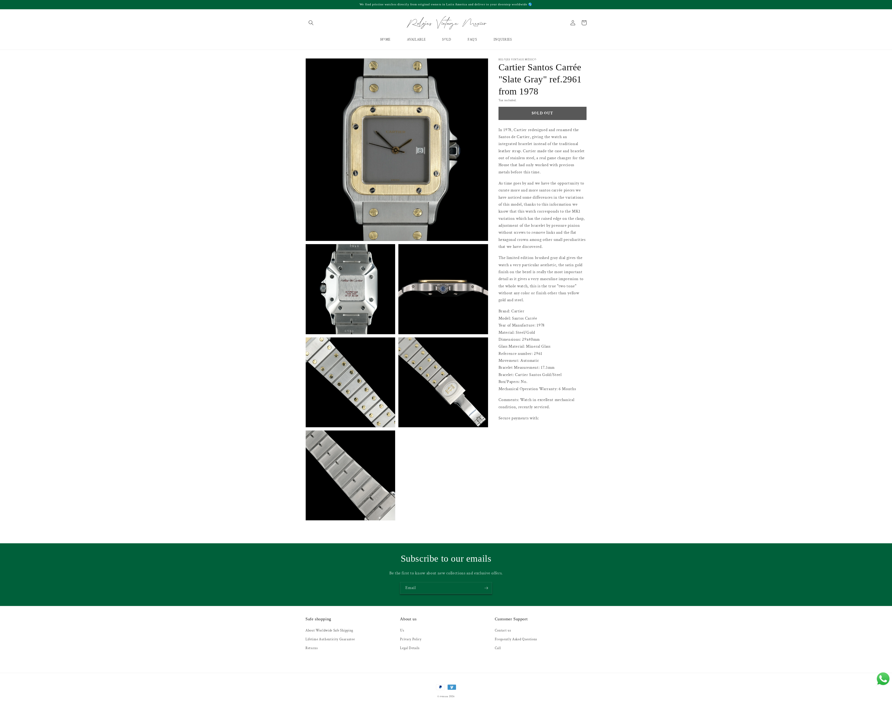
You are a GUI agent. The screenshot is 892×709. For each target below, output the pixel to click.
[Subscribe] (486, 588)
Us (402, 630)
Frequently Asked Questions (516, 639)
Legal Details (410, 648)
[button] (311, 22)
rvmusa (444, 696)
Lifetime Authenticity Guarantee (330, 639)
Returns (311, 648)
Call (498, 648)
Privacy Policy (410, 639)
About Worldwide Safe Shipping (329, 630)
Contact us (503, 630)
